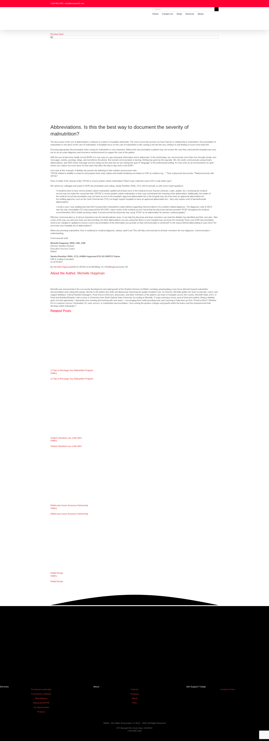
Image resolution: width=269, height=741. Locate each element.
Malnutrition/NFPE (41, 703)
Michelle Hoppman (62, 267)
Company (134, 694)
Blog (111, 267)
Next (61, 34)
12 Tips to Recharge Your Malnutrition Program (71, 370)
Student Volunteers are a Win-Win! (66, 438)
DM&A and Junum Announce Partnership (69, 505)
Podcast (134, 689)
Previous (54, 34)
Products (41, 712)
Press (134, 703)
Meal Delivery (41, 698)
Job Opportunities (41, 707)
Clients (135, 698)
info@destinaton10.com (74, 3)
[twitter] (12, 736)
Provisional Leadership (41, 689)
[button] (214, 14)
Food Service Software (41, 694)
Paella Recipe (56, 573)
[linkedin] (1, 736)
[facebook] (5, 736)
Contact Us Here (227, 689)
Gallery (53, 373)
